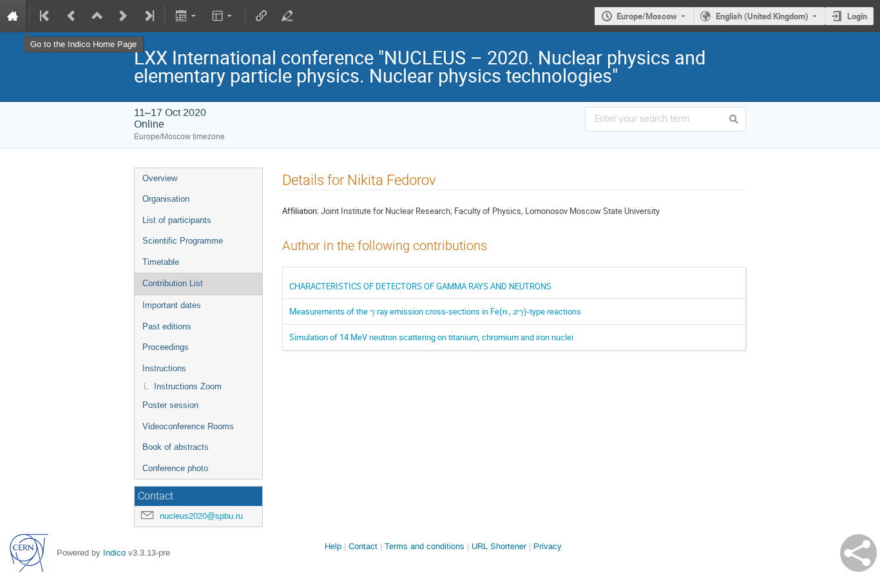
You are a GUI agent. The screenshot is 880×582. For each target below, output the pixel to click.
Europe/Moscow (647, 16)
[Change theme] (223, 16)
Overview (159, 178)
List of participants (176, 220)
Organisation (165, 199)
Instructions (164, 368)
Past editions (166, 326)
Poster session (170, 405)
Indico (114, 552)
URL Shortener (499, 546)
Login (857, 16)
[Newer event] (123, 16)
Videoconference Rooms (188, 426)
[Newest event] (148, 16)
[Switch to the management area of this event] (287, 16)
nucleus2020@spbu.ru (201, 515)
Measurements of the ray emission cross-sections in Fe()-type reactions (435, 311)
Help (333, 546)
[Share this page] (858, 553)
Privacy (547, 546)
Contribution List (172, 283)
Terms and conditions (424, 546)
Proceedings (165, 347)
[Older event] (71, 16)
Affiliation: (300, 211)
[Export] (186, 16)
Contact (363, 546)
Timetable (160, 262)
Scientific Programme (182, 241)
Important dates (171, 305)
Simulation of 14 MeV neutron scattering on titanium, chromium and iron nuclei (431, 337)
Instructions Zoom (188, 386)
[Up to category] (97, 16)
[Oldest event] (46, 16)
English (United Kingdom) (762, 16)
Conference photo (175, 468)
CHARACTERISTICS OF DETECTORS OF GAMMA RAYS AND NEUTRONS (420, 286)
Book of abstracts (175, 447)
